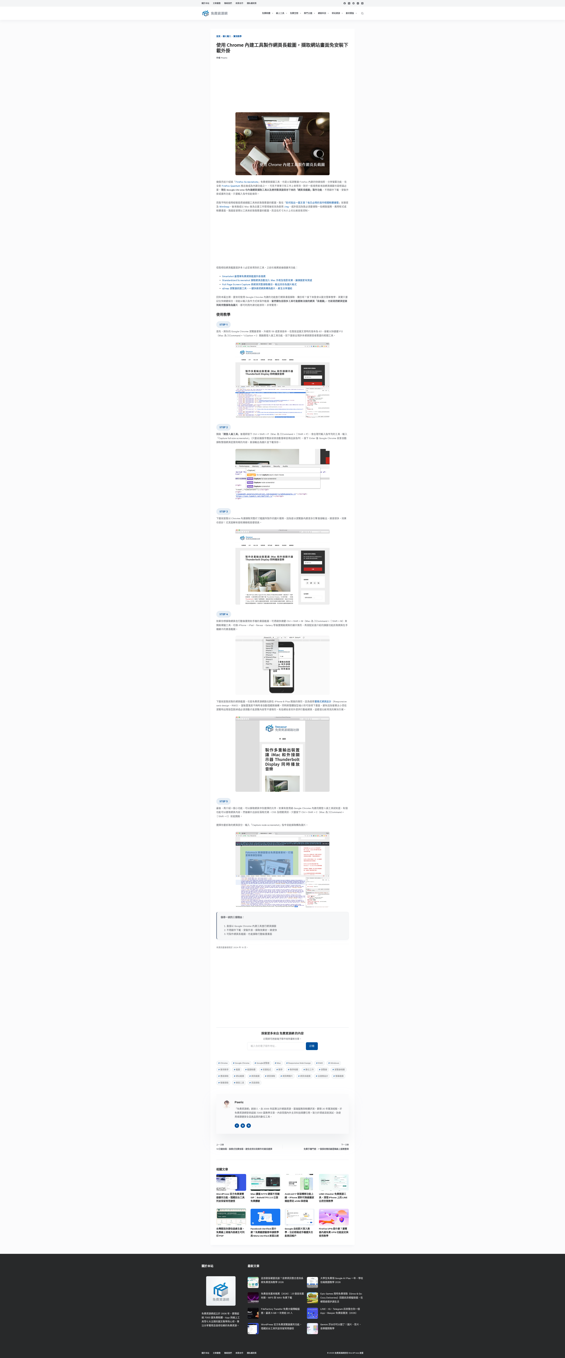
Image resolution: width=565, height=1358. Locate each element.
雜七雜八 (227, 36)
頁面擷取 (254, 1082)
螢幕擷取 (223, 1082)
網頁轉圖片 (286, 1076)
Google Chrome (241, 1063)
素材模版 (350, 13)
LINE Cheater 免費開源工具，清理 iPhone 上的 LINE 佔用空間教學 (333, 1197)
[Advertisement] (282, 85)
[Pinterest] (353, 3)
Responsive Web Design (298, 1063)
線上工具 (280, 13)
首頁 (218, 36)
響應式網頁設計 (323, 701)
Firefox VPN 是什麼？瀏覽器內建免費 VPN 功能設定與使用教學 (333, 1232)
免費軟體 (266, 13)
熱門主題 (308, 13)
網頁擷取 (270, 1076)
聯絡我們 (228, 3)
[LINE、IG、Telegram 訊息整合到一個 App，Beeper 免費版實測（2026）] (312, 1313)
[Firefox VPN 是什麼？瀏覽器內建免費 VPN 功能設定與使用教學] (334, 1217)
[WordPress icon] (248, 1125)
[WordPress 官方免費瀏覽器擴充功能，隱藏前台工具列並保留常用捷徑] (231, 1182)
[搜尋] (362, 13)
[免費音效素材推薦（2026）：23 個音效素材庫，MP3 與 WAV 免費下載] (253, 1297)
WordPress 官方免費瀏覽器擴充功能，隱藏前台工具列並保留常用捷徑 (230, 1197)
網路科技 (322, 13)
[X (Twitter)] (349, 3)
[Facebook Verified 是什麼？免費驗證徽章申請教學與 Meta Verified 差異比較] (265, 1217)
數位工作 (308, 1069)
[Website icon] (243, 1125)
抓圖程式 (266, 1069)
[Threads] (362, 3)
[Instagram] (358, 3)
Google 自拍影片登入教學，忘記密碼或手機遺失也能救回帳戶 (299, 1232)
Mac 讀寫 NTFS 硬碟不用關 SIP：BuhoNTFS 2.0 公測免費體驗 (265, 1197)
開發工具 (239, 1082)
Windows (333, 1063)
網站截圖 (239, 1076)
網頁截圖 (254, 1076)
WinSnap (224, 206)
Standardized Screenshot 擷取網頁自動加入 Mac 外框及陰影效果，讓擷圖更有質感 (267, 280)
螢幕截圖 (338, 1076)
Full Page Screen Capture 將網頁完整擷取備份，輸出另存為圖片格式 (259, 284)
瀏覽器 (323, 1069)
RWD (319, 1063)
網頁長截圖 (304, 1076)
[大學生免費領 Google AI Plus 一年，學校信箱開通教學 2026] (312, 1282)
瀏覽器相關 (338, 1069)
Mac (278, 1063)
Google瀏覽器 (262, 1063)
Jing (286, 206)
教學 (279, 1069)
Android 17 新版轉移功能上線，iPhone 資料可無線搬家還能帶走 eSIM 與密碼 (299, 1197)
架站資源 (336, 13)
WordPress (353, 1353)
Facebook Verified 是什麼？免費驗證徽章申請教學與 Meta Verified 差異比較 (265, 1232)
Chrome (223, 1063)
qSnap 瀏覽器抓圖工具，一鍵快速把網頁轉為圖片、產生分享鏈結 (257, 288)
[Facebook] (345, 3)
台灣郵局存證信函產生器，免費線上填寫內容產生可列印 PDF (230, 1232)
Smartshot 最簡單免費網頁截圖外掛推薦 (244, 276)
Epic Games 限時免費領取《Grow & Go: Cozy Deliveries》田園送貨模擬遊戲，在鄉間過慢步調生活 (341, 1297)
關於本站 (205, 3)
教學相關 (293, 1069)
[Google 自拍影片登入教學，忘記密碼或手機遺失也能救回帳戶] (300, 1217)
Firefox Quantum (231, 185)
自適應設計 (322, 1076)
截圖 (237, 1069)
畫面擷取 (223, 1076)
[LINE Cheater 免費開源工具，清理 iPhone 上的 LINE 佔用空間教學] (334, 1182)
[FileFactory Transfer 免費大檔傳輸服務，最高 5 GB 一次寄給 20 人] (253, 1313)
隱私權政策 (251, 3)
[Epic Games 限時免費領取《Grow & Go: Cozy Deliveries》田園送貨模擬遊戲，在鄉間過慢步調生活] (312, 1297)
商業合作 (239, 3)
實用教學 (237, 36)
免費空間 (294, 13)
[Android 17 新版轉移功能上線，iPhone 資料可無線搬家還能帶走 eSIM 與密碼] (300, 1182)
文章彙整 (217, 3)
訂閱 (311, 1046)
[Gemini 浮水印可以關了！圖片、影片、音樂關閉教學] (312, 1328)
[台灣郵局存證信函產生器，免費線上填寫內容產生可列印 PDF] (231, 1217)
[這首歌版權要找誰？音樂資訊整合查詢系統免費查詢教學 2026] (253, 1282)
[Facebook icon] (237, 1125)
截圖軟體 (250, 1069)
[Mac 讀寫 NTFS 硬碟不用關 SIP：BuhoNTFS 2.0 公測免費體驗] (265, 1182)
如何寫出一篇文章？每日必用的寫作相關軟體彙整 (312, 202)
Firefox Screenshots (247, 181)
